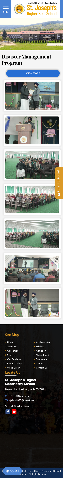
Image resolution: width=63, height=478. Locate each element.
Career (39, 363)
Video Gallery (13, 367)
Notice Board (42, 354)
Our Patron (12, 350)
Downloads (41, 359)
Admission (41, 350)
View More (33, 73)
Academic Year (43, 342)
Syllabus (40, 346)
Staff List (11, 354)
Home (10, 342)
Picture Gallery (14, 363)
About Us (12, 346)
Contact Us (41, 367)
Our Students (14, 359)
